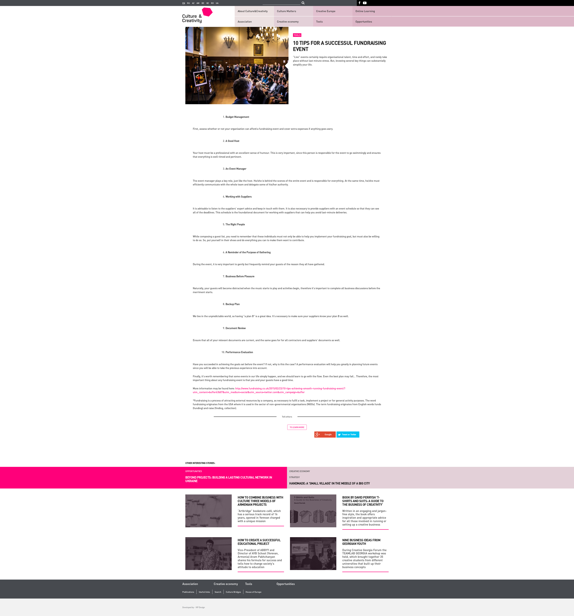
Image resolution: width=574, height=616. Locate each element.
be (203, 3)
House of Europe (253, 592)
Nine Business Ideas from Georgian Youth (361, 542)
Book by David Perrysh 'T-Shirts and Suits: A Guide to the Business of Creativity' (362, 500)
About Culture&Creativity (253, 11)
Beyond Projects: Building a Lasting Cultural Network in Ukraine (228, 479)
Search (218, 592)
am (198, 3)
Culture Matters (286, 11)
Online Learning (365, 11)
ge (207, 3)
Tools (319, 21)
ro (212, 3)
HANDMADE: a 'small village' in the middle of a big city (329, 477)
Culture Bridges (233, 592)
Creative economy (288, 21)
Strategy (294, 471)
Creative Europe (325, 11)
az (193, 3)
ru (188, 3)
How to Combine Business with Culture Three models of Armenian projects (260, 500)
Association (245, 21)
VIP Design (200, 607)
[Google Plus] (325, 434)
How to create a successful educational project (259, 542)
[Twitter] (348, 434)
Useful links (204, 592)
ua (217, 3)
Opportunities (363, 21)
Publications (188, 592)
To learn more (297, 427)
